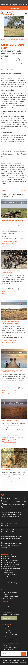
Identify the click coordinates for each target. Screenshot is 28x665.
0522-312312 (16, 514)
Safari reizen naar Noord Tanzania (12, 635)
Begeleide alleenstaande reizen (11, 562)
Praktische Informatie (9, 610)
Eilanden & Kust (7, 645)
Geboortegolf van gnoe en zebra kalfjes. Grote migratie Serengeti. (13, 221)
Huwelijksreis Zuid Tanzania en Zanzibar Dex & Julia (12, 370)
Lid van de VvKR (5, 525)
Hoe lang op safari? (8, 604)
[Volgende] (26, 26)
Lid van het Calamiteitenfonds (9, 523)
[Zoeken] (23, 654)
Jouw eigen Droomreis (10, 243)
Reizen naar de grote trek (9, 556)
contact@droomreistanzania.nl (10, 516)
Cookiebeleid (23, 662)
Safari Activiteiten (20, 39)
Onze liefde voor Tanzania (10, 592)
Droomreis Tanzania (9, 13)
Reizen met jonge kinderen (10, 575)
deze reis (23, 165)
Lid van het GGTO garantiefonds (9, 521)
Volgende (23, 190)
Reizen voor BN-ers (8, 570)
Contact (5, 594)
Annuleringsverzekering (9, 606)
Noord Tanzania (7, 633)
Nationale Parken (7, 627)
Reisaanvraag (14, 8)
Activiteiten (6, 629)
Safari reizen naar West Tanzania (11, 643)
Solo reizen (6, 581)
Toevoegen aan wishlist (10, 241)
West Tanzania (7, 641)
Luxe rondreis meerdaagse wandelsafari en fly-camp (10, 322)
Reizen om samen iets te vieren (11, 564)
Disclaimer (23, 660)
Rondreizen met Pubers (9, 579)
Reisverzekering (7, 608)
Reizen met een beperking (10, 583)
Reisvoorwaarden (15, 662)
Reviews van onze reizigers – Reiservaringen (14, 5)
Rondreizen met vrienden (9, 566)
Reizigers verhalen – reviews (10, 596)
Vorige (3, 190)
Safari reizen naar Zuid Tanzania (11, 639)
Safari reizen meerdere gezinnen (11, 568)
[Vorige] (2, 26)
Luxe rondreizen (7, 558)
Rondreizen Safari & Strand (10, 647)
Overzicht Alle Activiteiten (9, 39)
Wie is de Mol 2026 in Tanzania (11, 614)
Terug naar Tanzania (8, 573)
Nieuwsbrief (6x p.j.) (9, 618)
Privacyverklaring (6, 662)
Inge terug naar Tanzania (10, 420)
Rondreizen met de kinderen (10, 560)
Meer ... (4, 246)
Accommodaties (7, 631)
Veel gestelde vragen (8, 612)
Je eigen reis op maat (8, 598)
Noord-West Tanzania (8, 649)
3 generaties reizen (8, 577)
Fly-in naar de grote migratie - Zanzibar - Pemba (11, 271)
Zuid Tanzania (6, 637)
